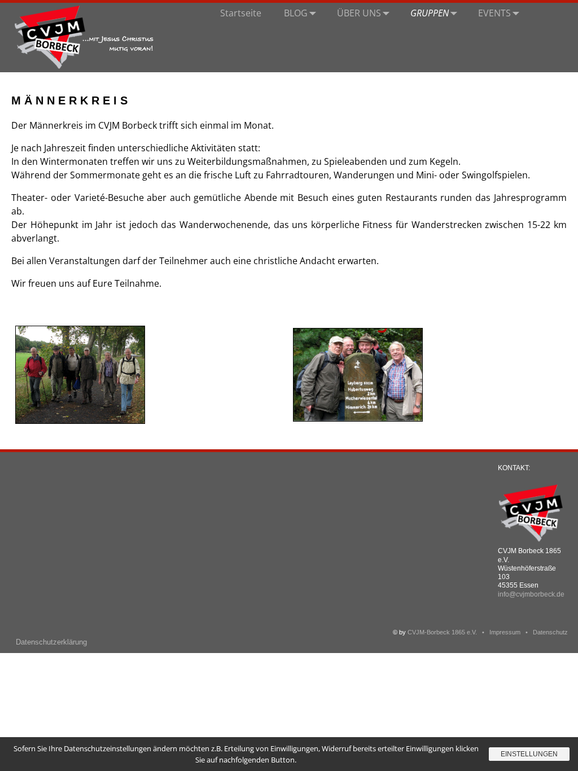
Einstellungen (529, 754)
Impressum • (511, 632)
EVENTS (494, 13)
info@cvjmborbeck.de (531, 594)
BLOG (296, 13)
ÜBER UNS (359, 13)
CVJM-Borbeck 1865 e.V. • (448, 632)
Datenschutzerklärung (51, 642)
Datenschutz (550, 632)
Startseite (240, 13)
